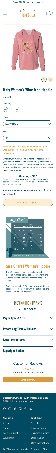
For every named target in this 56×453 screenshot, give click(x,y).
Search (35, 423)
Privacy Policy (38, 428)
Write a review (28, 379)
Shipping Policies (40, 433)
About (6, 423)
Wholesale (8, 438)
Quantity (7, 103)
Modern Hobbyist (20, 449)
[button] (45, 13)
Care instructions (40, 443)
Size (5, 131)
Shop (6, 428)
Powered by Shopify (41, 449)
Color (5, 117)
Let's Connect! (11, 433)
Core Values (37, 438)
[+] (17, 109)
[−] (5, 109)
